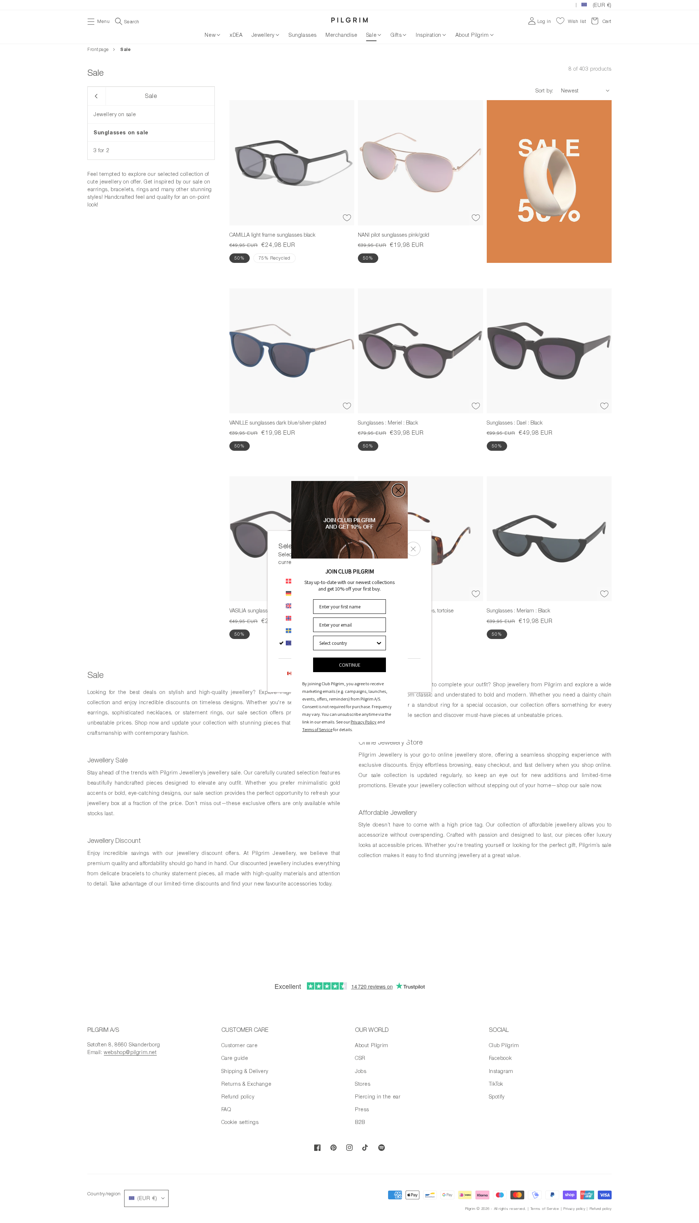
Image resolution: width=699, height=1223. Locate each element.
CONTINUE (349, 665)
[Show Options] (379, 643)
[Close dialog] (398, 490)
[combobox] (347, 643)
